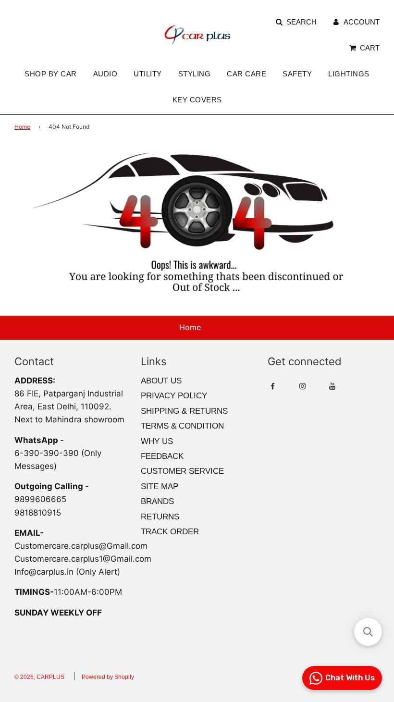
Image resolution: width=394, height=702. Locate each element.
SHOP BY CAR (51, 74)
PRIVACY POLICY (174, 395)
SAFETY (297, 74)
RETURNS (160, 516)
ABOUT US (161, 380)
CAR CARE (246, 74)
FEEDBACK (162, 456)
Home (22, 126)
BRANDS (157, 501)
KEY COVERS (197, 100)
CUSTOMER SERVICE (182, 471)
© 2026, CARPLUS (39, 677)
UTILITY (148, 74)
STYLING (194, 74)
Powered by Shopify (108, 677)
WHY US (157, 441)
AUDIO (105, 74)
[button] (368, 632)
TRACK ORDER (170, 531)
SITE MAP (159, 486)
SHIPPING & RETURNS (184, 411)
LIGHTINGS (348, 74)
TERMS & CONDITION (182, 426)
